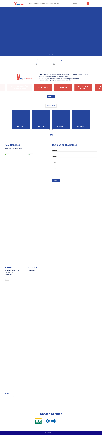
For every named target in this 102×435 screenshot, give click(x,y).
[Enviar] (88, 3)
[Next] (98, 31)
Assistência (49, 3)
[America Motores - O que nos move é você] (19, 3)
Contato (56, 3)
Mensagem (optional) (57, 168)
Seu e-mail (54, 156)
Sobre (30, 3)
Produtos (36, 3)
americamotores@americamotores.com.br (16, 396)
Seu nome (54, 150)
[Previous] (4, 31)
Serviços (42, 3)
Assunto (54, 162)
